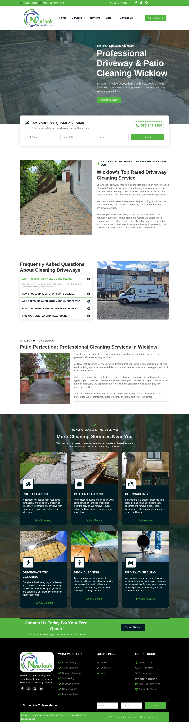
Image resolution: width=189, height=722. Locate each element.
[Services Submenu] (84, 18)
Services (77, 17)
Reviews (95, 17)
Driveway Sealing (145, 598)
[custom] (141, 2)
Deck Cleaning (94, 598)
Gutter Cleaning (94, 520)
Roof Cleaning (43, 520)
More (109, 17)
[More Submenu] (114, 18)
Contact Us (126, 17)
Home (62, 17)
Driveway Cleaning (43, 603)
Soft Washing (145, 520)
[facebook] (136, 2)
